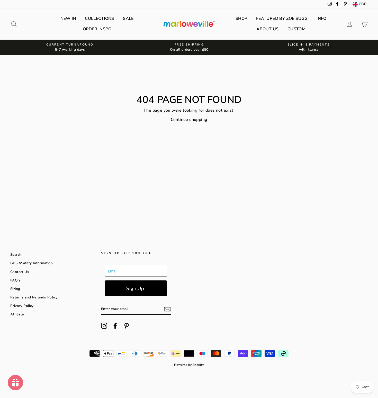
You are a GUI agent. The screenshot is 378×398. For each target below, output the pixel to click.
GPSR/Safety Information (31, 263)
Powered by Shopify (189, 365)
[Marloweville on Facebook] (115, 326)
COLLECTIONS (99, 18)
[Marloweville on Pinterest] (126, 326)
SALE (128, 18)
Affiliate (17, 314)
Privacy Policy (22, 305)
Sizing (15, 288)
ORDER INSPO (97, 29)
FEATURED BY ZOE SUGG (282, 18)
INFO (322, 18)
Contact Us (19, 271)
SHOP (241, 18)
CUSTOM (296, 29)
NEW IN (68, 18)
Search (15, 254)
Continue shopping (189, 119)
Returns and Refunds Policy (33, 297)
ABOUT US (267, 29)
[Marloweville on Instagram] (104, 326)
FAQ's (15, 280)
